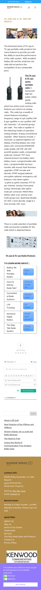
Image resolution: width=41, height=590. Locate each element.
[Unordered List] (18, 375)
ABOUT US (9, 521)
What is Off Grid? (11, 420)
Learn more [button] (7, 573)
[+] (31, 375)
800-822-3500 (19, 491)
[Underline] (11, 375)
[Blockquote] (21, 375)
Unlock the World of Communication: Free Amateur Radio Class (18, 446)
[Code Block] (23, 375)
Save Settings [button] (20, 584)
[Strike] (13, 375)
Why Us (7, 524)
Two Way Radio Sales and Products (20, 536)
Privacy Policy (10, 543)
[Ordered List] (16, 375)
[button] (5, 576)
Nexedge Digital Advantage (28, 316)
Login (34, 362)
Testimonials (9, 530)
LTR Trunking (27, 306)
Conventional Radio (28, 296)
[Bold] (6, 375)
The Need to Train (12, 438)
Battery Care (27, 272)
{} (29, 375)
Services (8, 533)
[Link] (26, 375)
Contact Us (28, 1)
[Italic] (8, 375)
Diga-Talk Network (27, 328)
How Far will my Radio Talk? (28, 284)
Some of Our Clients (13, 527)
